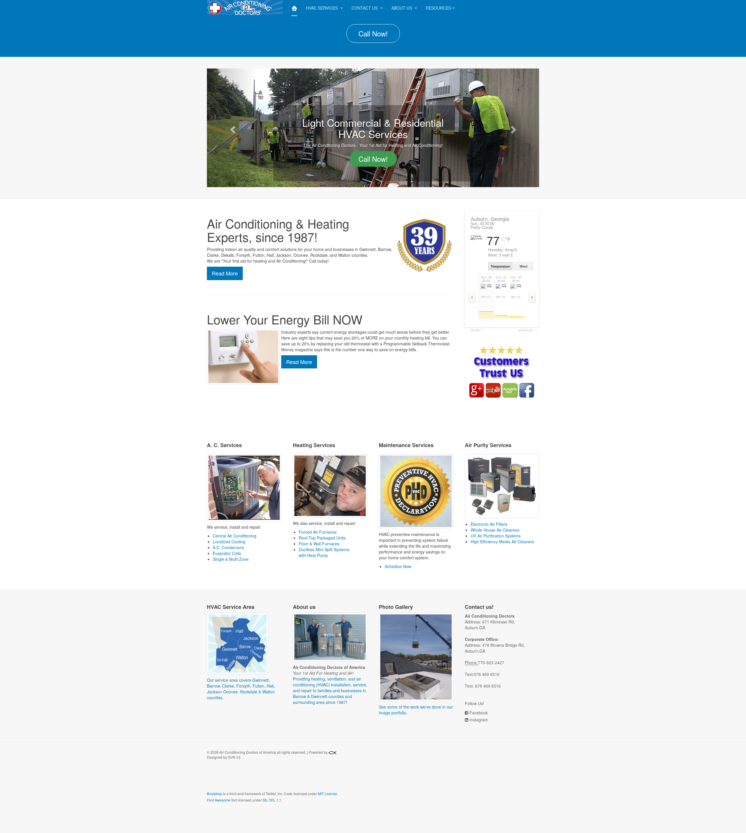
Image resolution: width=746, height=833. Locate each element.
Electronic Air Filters (489, 524)
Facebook (478, 713)
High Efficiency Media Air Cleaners (502, 541)
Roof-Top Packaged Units (322, 538)
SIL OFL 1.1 (272, 799)
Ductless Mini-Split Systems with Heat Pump (324, 552)
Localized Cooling (229, 541)
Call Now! (373, 33)
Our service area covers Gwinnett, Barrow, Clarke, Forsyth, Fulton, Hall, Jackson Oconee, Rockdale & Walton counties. (241, 688)
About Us (402, 8)
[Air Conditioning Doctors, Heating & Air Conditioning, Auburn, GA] (249, 779)
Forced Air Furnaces (318, 532)
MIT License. (328, 793)
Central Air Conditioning (234, 536)
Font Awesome (219, 799)
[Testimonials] (501, 372)
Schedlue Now (398, 566)
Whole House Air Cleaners (495, 530)
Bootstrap (214, 793)
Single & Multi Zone (231, 559)
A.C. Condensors (228, 547)
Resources (438, 8)
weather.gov (525, 330)
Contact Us (365, 8)
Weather (476, 330)
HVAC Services (322, 8)
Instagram (478, 720)
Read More (225, 273)
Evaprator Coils (227, 553)
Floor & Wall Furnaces (319, 543)
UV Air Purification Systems (496, 536)
